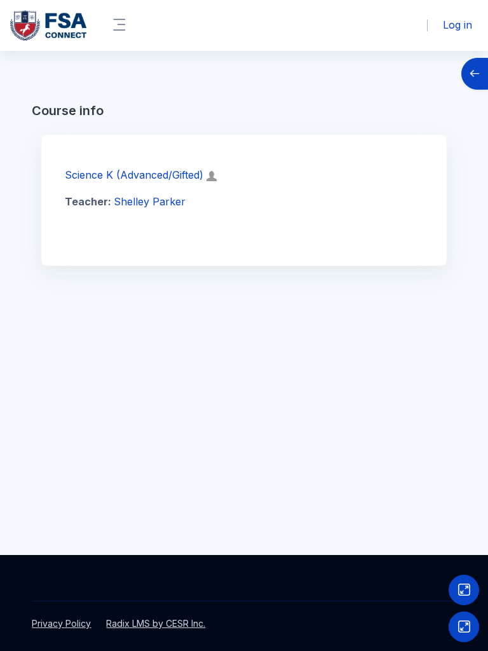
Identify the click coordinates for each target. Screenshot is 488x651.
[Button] (464, 590)
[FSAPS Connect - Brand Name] (48, 25)
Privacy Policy (61, 623)
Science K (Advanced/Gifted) (134, 174)
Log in (457, 24)
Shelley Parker (150, 201)
